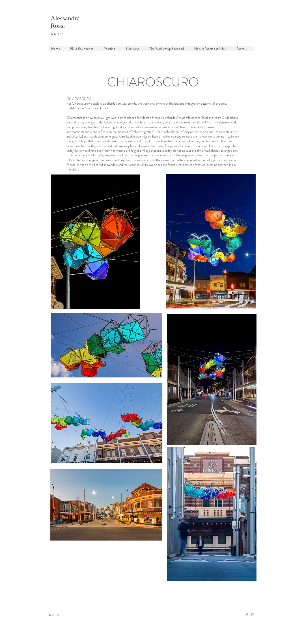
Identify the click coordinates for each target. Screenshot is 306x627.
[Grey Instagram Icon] (253, 615)
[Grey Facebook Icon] (247, 615)
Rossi (58, 25)
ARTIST (59, 34)
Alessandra (65, 18)
